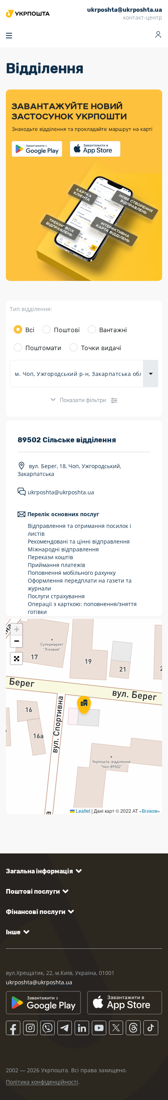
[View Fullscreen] (16, 658)
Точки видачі (101, 348)
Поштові (67, 330)
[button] (84, 706)
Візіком (149, 810)
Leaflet (82, 810)
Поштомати (43, 348)
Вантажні (113, 330)
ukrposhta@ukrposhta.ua (61, 492)
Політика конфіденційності (42, 1082)
